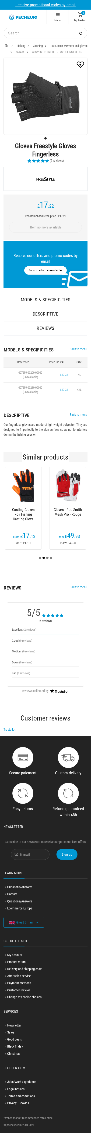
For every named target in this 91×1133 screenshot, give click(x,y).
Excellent (24, 629)
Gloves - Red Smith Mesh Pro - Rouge (68, 512)
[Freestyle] (46, 179)
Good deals (14, 1039)
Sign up (67, 854)
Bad (21, 673)
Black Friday (15, 1046)
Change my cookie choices (24, 997)
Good (22, 640)
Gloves (20, 52)
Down (22, 662)
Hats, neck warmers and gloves (69, 46)
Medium (23, 651)
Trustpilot (9, 729)
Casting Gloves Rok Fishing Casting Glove (23, 514)
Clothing (38, 46)
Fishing (21, 46)
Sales (10, 1032)
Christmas (13, 1054)
